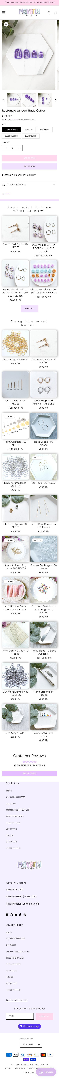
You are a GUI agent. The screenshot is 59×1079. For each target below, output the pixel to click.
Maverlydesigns (22, 1065)
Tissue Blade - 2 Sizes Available (43, 652)
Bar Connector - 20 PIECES (15, 402)
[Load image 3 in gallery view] (45, 100)
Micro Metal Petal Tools (44, 734)
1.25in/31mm (11, 136)
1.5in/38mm (31, 136)
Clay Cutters (11, 803)
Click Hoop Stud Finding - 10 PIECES (43, 402)
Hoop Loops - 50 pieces (43, 443)
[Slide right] (56, 100)
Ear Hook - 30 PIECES (44, 482)
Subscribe (44, 1016)
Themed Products (13, 848)
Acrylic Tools (11, 829)
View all (29, 308)
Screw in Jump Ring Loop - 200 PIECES (15, 567)
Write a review (30, 773)
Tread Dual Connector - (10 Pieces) (43, 526)
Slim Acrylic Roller (15, 733)
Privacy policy (33, 1068)
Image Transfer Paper (15, 816)
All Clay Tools (11, 842)
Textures (9, 835)
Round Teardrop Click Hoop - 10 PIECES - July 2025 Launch (15, 292)
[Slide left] (3, 100)
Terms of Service (16, 1000)
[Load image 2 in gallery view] (29, 100)
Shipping (15, 120)
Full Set (29, 129)
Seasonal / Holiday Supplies (17, 810)
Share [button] (7, 194)
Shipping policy (31, 1072)
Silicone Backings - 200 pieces (44, 567)
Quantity (5, 142)
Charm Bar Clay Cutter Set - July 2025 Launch (44, 291)
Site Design (34, 1065)
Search (9, 791)
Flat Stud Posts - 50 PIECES (15, 443)
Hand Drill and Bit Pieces (43, 693)
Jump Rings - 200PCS (15, 359)
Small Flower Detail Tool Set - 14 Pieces (15, 608)
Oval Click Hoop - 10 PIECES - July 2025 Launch (43, 248)
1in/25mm (45, 129)
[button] (3, 12)
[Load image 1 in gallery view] (14, 100)
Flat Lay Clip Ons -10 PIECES (15, 526)
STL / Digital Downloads (15, 797)
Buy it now (29, 166)
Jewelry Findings (13, 823)
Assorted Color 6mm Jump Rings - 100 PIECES (43, 609)
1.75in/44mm (11, 129)
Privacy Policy (14, 924)
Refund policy (19, 1068)
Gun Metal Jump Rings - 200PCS (15, 693)
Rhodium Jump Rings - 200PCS (15, 484)
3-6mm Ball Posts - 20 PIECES (15, 246)
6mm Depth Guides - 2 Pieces (15, 652)
